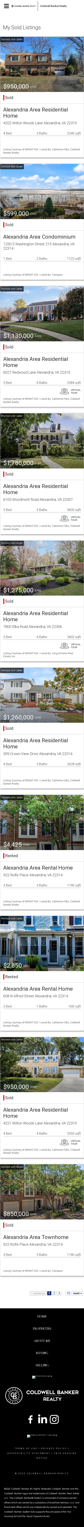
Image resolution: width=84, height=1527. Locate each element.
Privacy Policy (54, 1448)
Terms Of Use (26, 1448)
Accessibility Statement (28, 1453)
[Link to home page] (23, 6)
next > (77, 1293)
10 (68, 1293)
